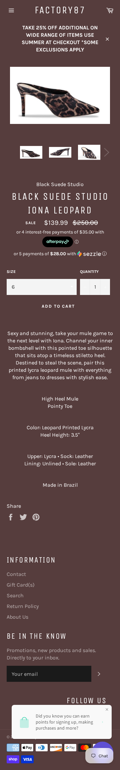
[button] (60, 254)
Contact (16, 574)
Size (11, 271)
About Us (17, 617)
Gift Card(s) (21, 585)
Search (15, 595)
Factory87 (60, 10)
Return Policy (23, 606)
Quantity (89, 271)
